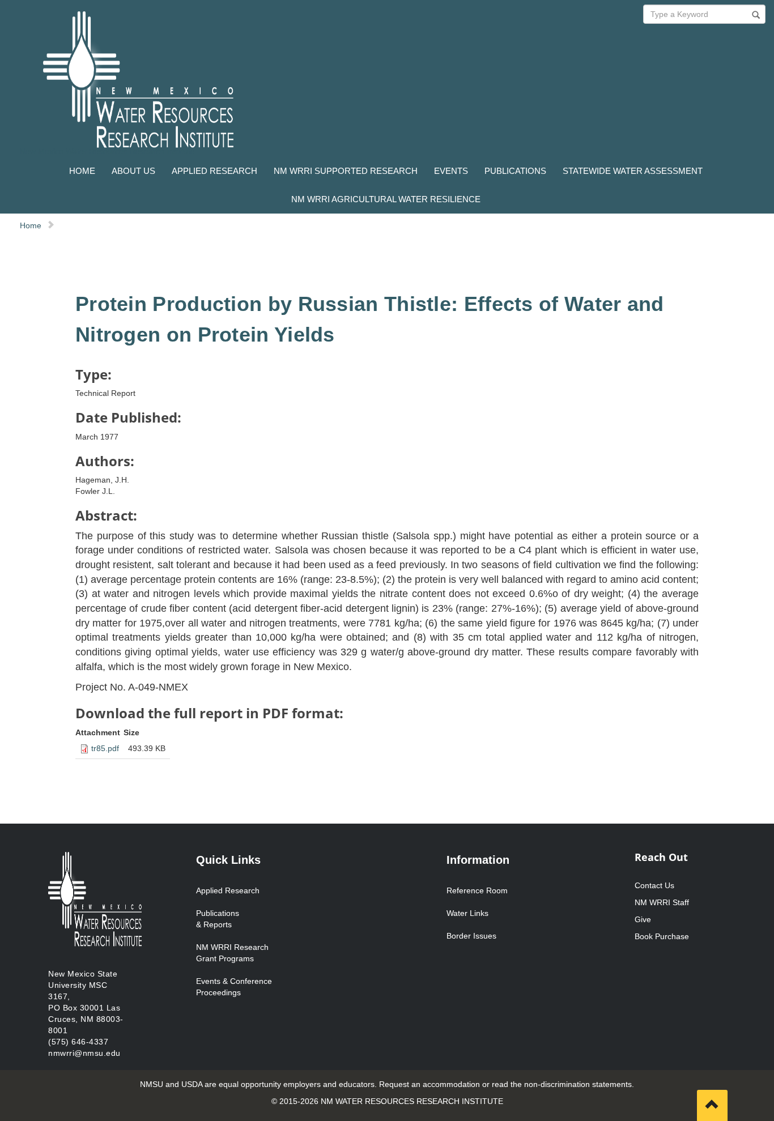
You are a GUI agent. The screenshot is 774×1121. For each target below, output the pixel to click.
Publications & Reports (217, 919)
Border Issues (471, 935)
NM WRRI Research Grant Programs (232, 953)
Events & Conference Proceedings (234, 987)
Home (30, 225)
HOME (82, 171)
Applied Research (228, 890)
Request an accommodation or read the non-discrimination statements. (506, 1084)
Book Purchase (662, 936)
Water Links (467, 913)
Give (643, 919)
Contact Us (654, 885)
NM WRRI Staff (662, 902)
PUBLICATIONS (515, 171)
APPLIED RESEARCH (214, 171)
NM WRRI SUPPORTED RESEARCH (346, 171)
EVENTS (451, 171)
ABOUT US (133, 171)
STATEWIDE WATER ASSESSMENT (633, 171)
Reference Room (477, 890)
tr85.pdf (105, 748)
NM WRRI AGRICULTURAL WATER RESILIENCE (385, 199)
